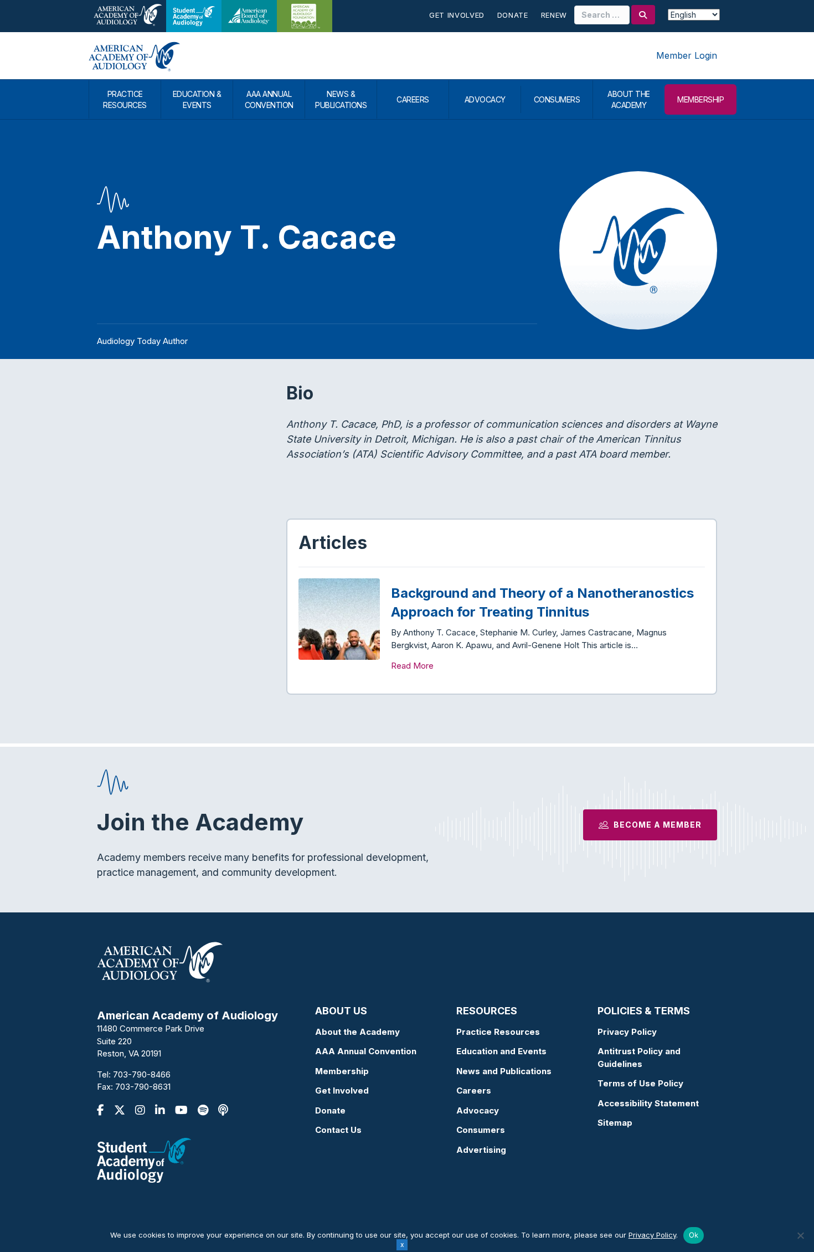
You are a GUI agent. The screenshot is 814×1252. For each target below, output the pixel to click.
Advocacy (477, 1110)
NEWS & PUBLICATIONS (341, 99)
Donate (512, 15)
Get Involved (457, 15)
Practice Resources (498, 1032)
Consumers (480, 1130)
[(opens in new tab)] (144, 1159)
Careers (473, 1090)
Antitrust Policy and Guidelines (639, 1057)
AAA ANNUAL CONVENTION (269, 99)
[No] (800, 1235)
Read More (412, 665)
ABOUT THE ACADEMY (628, 99)
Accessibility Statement (648, 1103)
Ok (694, 1234)
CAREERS (412, 99)
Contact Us (338, 1130)
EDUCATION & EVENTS (197, 99)
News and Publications (504, 1071)
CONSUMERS (557, 99)
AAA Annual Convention (365, 1051)
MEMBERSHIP (700, 99)
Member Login (686, 55)
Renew (554, 15)
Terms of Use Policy (640, 1083)
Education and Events (501, 1051)
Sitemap (614, 1122)
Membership (342, 1071)
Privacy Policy (627, 1032)
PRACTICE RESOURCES (125, 99)
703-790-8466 (142, 1074)
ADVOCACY (485, 99)
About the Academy (357, 1032)
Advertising (481, 1150)
